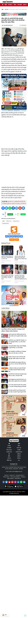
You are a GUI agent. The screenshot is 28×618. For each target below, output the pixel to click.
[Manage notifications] (25, 615)
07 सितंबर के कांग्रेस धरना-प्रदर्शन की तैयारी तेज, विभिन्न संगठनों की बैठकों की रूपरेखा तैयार (17, 369)
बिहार (15, 5)
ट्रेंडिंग (9, 456)
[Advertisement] (14, 133)
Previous (12, 239)
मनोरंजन (9, 458)
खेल (9, 454)
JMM (3, 221)
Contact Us (12, 475)
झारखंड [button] (10, 5)
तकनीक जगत (9, 452)
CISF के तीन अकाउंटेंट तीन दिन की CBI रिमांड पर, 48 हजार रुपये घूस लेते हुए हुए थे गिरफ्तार (17, 385)
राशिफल (19, 458)
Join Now (23, 214)
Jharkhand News (6, 223)
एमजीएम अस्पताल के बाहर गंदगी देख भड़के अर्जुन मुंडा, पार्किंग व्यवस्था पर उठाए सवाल (16, 357)
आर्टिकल (19, 454)
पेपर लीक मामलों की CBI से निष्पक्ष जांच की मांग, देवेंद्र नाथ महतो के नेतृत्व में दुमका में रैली (17, 391)
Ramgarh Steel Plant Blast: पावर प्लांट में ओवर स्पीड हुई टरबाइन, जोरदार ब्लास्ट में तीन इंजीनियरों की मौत (21, 277)
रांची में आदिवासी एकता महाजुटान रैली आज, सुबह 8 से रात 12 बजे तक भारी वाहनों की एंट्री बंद (17, 364)
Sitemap (23, 476)
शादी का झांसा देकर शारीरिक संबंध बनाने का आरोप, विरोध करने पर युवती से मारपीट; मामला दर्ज (17, 336)
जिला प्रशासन (9, 450)
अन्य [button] (19, 460)
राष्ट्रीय (6, 5)
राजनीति (19, 450)
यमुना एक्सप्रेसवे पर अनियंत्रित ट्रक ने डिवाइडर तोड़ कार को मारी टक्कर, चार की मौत (17, 352)
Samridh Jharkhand (8, 25)
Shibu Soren (9, 221)
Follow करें (10, 214)
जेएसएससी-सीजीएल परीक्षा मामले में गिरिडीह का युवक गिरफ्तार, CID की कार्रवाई (17, 347)
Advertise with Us (20, 475)
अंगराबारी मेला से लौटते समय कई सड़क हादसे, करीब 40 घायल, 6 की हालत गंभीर (17, 375)
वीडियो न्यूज (9, 460)
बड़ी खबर (6, 9)
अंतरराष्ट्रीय (20, 5)
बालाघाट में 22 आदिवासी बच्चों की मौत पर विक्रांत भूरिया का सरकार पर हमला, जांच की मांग (14, 203)
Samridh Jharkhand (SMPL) (18, 491)
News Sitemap (10, 478)
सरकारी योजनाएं (19, 452)
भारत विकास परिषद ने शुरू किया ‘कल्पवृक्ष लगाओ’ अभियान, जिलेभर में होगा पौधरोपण (13, 330)
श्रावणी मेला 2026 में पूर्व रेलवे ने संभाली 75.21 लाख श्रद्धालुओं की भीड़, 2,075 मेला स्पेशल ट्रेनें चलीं (17, 341)
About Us (6, 475)
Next (17, 239)
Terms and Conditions (15, 476)
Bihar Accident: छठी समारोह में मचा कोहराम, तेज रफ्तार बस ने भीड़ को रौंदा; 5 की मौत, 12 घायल (7, 277)
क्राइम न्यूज (25, 5)
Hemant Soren (16, 221)
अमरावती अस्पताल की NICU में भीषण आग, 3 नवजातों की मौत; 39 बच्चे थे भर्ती (7, 257)
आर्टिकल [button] (19, 456)
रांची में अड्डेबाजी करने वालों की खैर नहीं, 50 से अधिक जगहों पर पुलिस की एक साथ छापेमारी (17, 380)
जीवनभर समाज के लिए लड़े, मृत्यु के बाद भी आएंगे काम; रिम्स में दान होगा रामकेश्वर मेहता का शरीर (21, 258)
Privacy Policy (6, 476)
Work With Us (18, 478)
